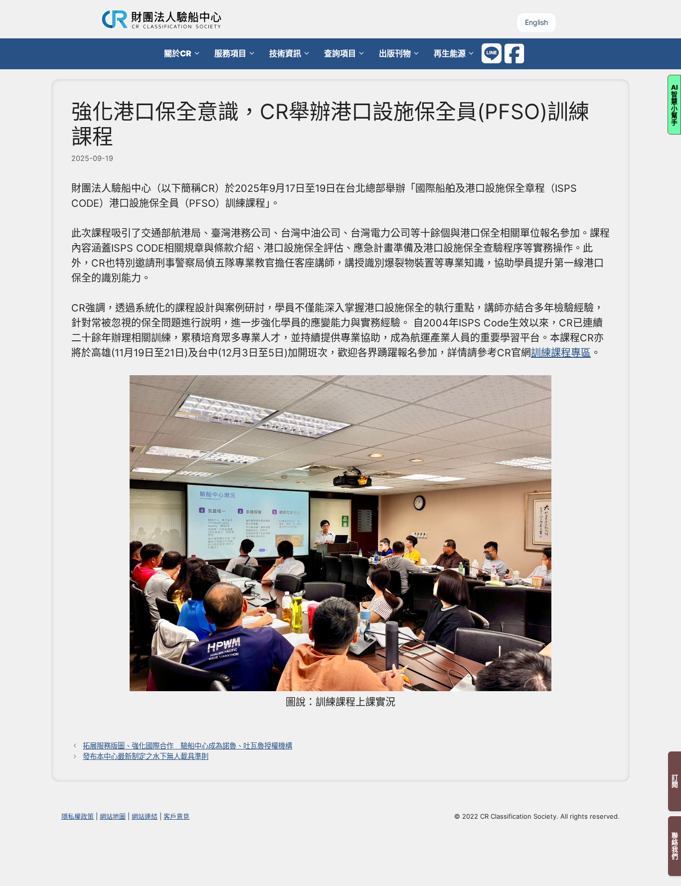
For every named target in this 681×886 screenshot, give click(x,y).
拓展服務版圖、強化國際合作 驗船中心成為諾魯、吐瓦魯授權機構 (187, 745)
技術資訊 (285, 53)
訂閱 (675, 781)
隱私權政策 (77, 816)
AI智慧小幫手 (674, 104)
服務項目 (230, 53)
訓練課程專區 (561, 353)
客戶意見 (176, 816)
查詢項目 (340, 53)
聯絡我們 (675, 846)
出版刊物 (395, 53)
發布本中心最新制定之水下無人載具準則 (145, 756)
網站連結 (145, 816)
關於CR (177, 53)
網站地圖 (113, 816)
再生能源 (450, 53)
